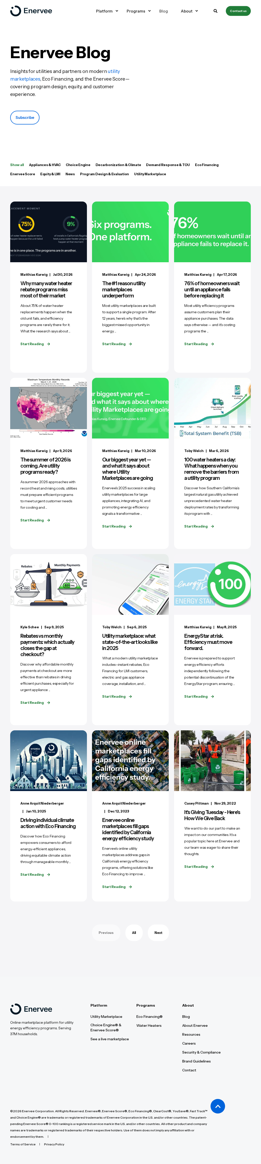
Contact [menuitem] (189, 1070)
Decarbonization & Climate (118, 165)
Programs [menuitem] (145, 1006)
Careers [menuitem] (189, 1043)
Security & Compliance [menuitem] (201, 1052)
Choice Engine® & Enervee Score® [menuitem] (105, 1027)
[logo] (31, 1009)
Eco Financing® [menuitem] (149, 1016)
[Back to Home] (31, 10)
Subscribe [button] (25, 117)
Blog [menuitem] (186, 1016)
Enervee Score (22, 174)
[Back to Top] (218, 1106)
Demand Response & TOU (168, 165)
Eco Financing (207, 165)
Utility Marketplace (150, 174)
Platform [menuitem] (98, 1006)
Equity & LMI (50, 174)
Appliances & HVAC (45, 165)
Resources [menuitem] (191, 1034)
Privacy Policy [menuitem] (54, 1144)
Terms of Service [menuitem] (23, 1144)
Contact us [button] (238, 11)
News (70, 174)
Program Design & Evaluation (104, 174)
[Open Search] (216, 10)
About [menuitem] (188, 1006)
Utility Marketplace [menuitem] (106, 1016)
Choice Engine (78, 165)
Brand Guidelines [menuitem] (196, 1061)
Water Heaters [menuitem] (149, 1025)
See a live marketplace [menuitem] (109, 1039)
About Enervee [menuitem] (195, 1025)
